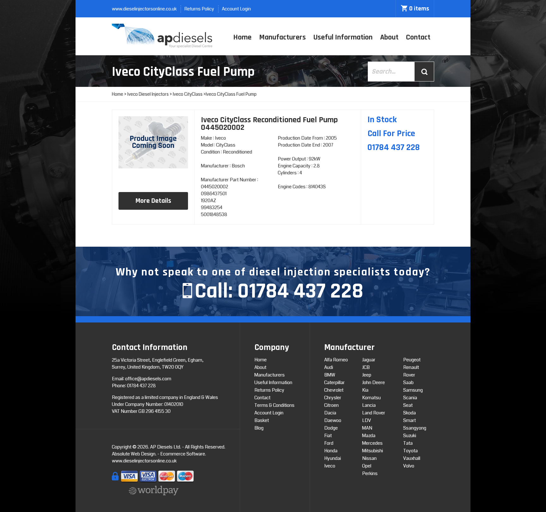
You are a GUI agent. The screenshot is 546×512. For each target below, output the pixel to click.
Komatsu (371, 397)
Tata (408, 443)
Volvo (408, 465)
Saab (408, 382)
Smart (409, 420)
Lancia (369, 405)
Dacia (330, 412)
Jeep (366, 374)
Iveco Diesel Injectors (148, 94)
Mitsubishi (372, 450)
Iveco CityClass (188, 94)
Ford (328, 443)
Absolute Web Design (133, 453)
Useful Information (343, 37)
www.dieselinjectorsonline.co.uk (144, 8)
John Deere (373, 382)
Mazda (368, 435)
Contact (418, 37)
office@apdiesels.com (148, 378)
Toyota (410, 450)
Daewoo (332, 420)
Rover (409, 374)
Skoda (409, 412)
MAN (367, 428)
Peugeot (412, 359)
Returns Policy (199, 8)
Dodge (331, 428)
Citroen (331, 405)
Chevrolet (333, 390)
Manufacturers (282, 37)
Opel (366, 465)
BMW (329, 374)
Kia (365, 390)
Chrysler (332, 397)
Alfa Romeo (336, 359)
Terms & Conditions (274, 405)
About (389, 37)
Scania (410, 397)
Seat (408, 405)
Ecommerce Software (182, 453)
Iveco (329, 465)
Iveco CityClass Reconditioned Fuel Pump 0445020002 (269, 124)
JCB (366, 367)
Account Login (236, 8)
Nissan (369, 458)
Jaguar (368, 359)
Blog (259, 428)
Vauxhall (411, 458)
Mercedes (372, 443)
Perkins (370, 473)
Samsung (413, 390)
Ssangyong (414, 428)
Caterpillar (334, 382)
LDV (366, 420)
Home (242, 37)
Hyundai (332, 458)
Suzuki (409, 435)
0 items (419, 8)
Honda (330, 450)
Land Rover (373, 412)
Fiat (328, 435)
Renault (411, 367)
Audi (328, 367)
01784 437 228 (300, 291)
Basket (261, 420)
